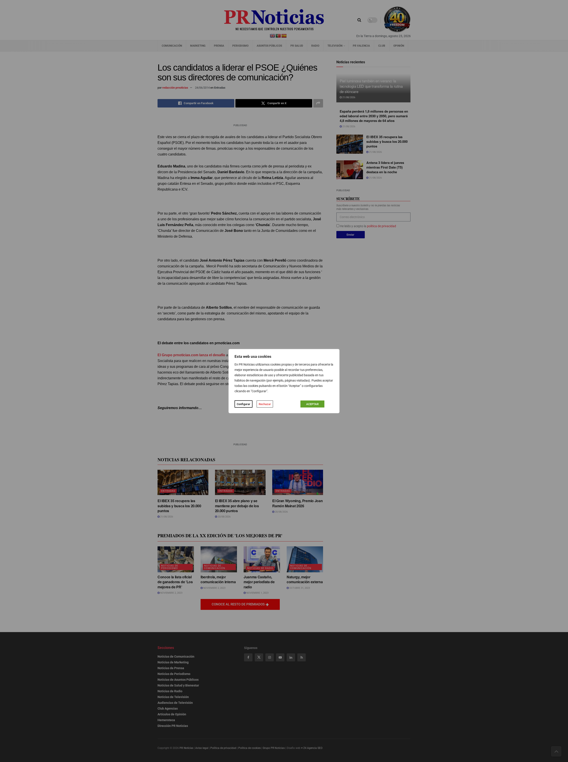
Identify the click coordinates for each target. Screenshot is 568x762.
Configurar (243, 404)
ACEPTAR (312, 404)
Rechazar (265, 404)
